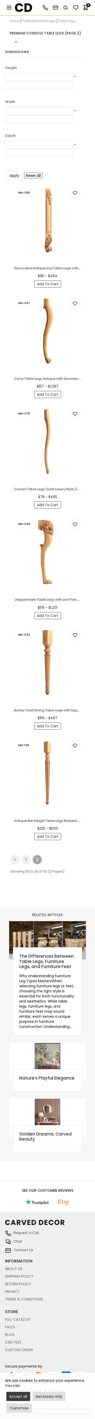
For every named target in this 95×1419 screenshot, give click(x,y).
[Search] (65, 7)
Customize (19, 1408)
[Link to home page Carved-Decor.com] (47, 1225)
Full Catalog (17, 1319)
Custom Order (19, 1349)
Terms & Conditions (24, 1299)
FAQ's (10, 1327)
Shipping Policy (19, 1276)
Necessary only (49, 1396)
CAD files (13, 1342)
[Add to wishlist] (75, 193)
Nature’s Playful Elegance (46, 1078)
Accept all (18, 1396)
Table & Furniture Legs (39, 21)
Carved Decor (21, 7)
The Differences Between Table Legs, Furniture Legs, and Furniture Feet (46, 961)
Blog (9, 1334)
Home (14, 21)
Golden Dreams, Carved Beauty (45, 1136)
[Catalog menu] (9, 7)
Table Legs (67, 21)
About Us (13, 1268)
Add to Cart (47, 284)
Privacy (12, 1291)
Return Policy (18, 1283)
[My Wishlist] (75, 7)
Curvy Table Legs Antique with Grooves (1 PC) (51, 378)
